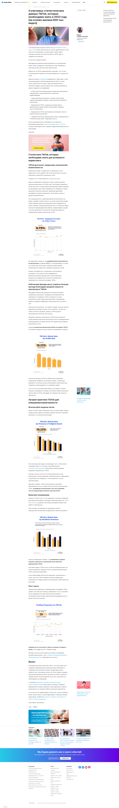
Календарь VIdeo (32, 772)
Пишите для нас (69, 779)
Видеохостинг (69, 770)
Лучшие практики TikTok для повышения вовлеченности (109, 20)
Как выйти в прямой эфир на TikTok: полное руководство (83, 400)
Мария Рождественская (82, 35)
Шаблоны (34, 2)
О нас (67, 774)
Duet (35, 502)
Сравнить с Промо (55, 786)
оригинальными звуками (36, 468)
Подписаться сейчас (54, 720)
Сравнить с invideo (55, 790)
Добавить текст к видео (56, 775)
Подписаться (65, 758)
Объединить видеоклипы (56, 784)
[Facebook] (80, 767)
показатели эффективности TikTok (54, 124)
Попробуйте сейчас (38, 148)
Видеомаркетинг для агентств (35, 785)
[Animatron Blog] (32, 803)
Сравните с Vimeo (55, 788)
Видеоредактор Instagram (34, 783)
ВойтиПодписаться (112, 2)
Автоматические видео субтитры (36, 781)
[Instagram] (89, 767)
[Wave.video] (6, 2)
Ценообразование (76, 2)
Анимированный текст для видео (36, 775)
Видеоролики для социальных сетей (41, 6)
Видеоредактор (70, 772)
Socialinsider (43, 79)
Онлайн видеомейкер (33, 777)
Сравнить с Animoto (55, 791)
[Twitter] (83, 767)
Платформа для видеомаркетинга (36, 779)
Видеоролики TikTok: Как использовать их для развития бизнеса (83, 693)
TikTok (34, 707)
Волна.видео (69, 768)
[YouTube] (86, 767)
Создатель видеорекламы (34, 773)
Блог (29, 6)
